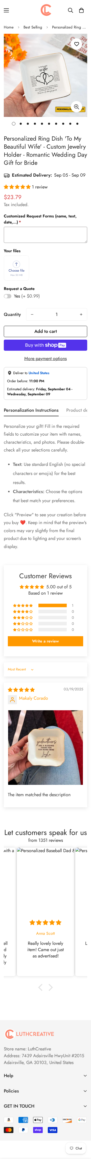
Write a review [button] (45, 641)
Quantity (12, 314)
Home (9, 27)
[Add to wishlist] (76, 44)
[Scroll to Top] (82, 1132)
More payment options (45, 358)
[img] (21, 690)
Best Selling (33, 27)
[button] (81, 10)
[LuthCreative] (45, 10)
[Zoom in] (76, 106)
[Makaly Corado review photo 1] (45, 747)
